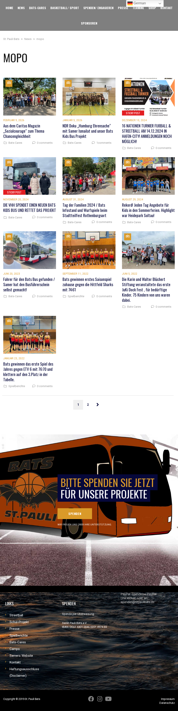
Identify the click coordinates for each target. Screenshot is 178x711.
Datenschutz (167, 702)
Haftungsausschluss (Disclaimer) (24, 672)
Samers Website (21, 656)
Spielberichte (76, 296)
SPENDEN (74, 513)
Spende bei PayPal (144, 594)
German (139, 3)
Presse (15, 629)
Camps (15, 649)
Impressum (168, 699)
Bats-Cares (15, 142)
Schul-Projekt (19, 622)
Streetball (16, 615)
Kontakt (15, 662)
